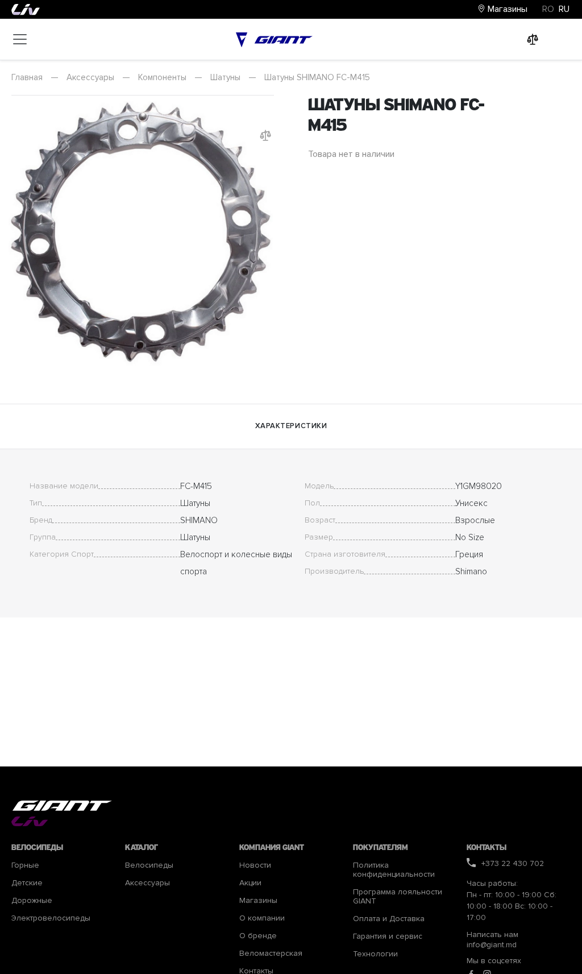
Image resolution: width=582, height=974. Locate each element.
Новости (255, 865)
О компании (262, 918)
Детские (27, 883)
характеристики (291, 425)
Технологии (375, 954)
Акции (250, 883)
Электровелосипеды (50, 918)
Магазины (506, 9)
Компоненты (162, 77)
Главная (27, 77)
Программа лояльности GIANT (397, 897)
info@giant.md (492, 945)
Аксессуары (90, 77)
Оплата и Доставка (389, 918)
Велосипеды (149, 865)
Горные (25, 865)
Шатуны (225, 77)
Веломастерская (270, 953)
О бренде (258, 935)
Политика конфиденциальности (394, 870)
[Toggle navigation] (19, 39)
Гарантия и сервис (387, 936)
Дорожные (31, 900)
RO (548, 9)
